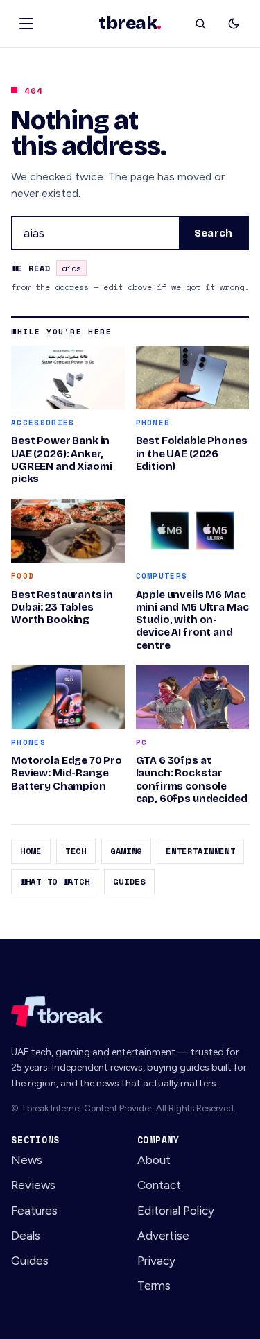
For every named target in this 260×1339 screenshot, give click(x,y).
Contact (159, 1185)
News (26, 1160)
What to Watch (54, 881)
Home (31, 851)
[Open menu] (26, 23)
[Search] (200, 23)
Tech (76, 851)
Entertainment (200, 851)
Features (34, 1211)
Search (213, 233)
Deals (25, 1236)
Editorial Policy (175, 1211)
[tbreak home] (130, 1011)
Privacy (156, 1261)
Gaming (126, 851)
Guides (129, 881)
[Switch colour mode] (233, 23)
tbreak (129, 24)
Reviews (33, 1185)
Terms (154, 1286)
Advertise (163, 1236)
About (154, 1160)
